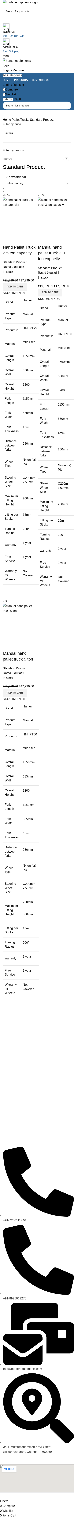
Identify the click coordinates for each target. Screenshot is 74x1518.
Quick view (18, 646)
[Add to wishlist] (28, 646)
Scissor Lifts (7, 1085)
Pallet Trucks (21, 119)
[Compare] (7, 646)
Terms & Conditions (11, 1117)
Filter (9, 133)
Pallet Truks (7, 1066)
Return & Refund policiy (14, 1137)
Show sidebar (16, 177)
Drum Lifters (7, 1098)
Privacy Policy (8, 1124)
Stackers (5, 1073)
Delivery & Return (10, 1130)
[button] (15, 693)
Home (7, 119)
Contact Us (6, 1111)
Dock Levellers (9, 1092)
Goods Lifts (7, 1079)
